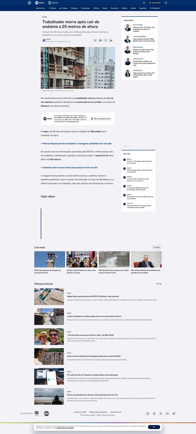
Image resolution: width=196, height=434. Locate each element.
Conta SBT (156, 3)
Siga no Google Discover (102, 119)
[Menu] (166, 3)
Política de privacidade (98, 412)
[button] (49, 265)
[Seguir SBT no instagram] (147, 413)
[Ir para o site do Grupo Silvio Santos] (31, 413)
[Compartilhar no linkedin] (111, 40)
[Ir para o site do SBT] (46, 413)
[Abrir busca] (144, 3)
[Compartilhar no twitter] (105, 40)
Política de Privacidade (65, 428)
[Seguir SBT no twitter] (160, 413)
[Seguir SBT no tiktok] (173, 413)
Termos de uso (115, 412)
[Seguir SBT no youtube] (167, 413)
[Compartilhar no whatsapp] (95, 40)
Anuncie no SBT (80, 412)
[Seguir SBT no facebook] (154, 413)
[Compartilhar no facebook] (100, 40)
